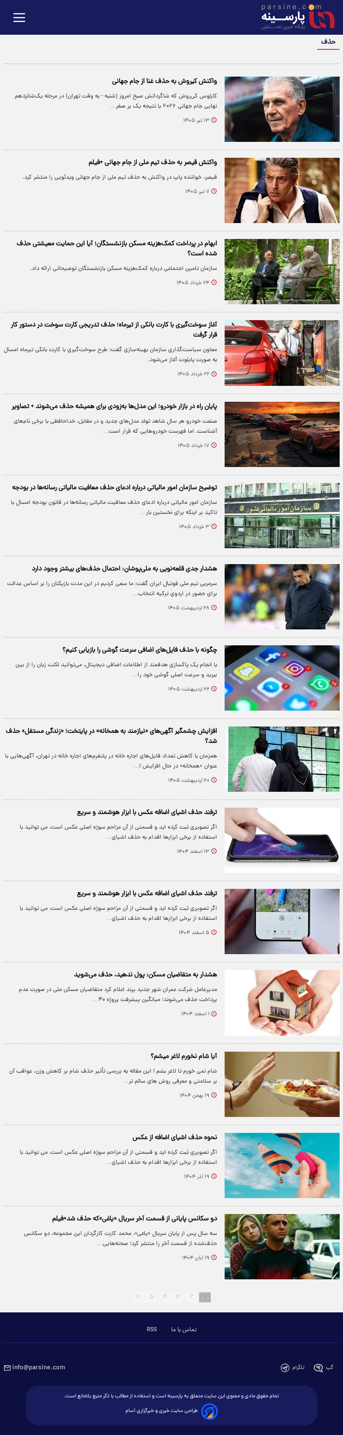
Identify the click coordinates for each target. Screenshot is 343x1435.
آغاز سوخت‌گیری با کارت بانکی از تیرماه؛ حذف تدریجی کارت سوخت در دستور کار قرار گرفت (114, 330)
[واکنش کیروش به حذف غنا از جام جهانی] (282, 109)
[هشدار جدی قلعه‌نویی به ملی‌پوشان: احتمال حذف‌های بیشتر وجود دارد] (282, 596)
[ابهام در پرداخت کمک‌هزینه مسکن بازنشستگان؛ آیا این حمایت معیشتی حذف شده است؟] (282, 271)
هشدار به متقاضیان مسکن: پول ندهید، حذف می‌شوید (145, 975)
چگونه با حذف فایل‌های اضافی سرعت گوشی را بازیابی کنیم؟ (139, 650)
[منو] (19, 18)
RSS (152, 1330)
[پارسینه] (293, 18)
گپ (329, 1368)
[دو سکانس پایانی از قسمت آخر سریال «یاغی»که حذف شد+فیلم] (282, 1246)
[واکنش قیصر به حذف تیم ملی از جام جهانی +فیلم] (282, 190)
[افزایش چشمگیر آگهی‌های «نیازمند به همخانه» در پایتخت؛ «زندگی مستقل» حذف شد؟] (282, 759)
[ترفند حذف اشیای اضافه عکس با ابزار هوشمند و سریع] (282, 840)
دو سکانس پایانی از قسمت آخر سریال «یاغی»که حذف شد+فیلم (134, 1219)
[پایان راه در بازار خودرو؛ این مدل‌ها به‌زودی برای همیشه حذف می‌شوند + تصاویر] (282, 434)
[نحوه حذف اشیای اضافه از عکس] (282, 1165)
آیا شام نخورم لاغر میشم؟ (184, 1057)
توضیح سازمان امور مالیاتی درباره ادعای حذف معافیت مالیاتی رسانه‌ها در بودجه (114, 488)
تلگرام (298, 1368)
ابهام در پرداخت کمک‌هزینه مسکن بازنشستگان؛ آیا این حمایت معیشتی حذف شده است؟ (117, 249)
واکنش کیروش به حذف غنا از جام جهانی (164, 82)
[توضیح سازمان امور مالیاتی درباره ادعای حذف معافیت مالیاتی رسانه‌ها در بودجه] (282, 515)
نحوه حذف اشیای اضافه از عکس (175, 1138)
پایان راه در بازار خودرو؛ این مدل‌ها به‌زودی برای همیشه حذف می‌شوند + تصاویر (114, 407)
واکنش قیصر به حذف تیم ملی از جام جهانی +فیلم (153, 163)
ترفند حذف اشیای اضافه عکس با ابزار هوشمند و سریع (147, 813)
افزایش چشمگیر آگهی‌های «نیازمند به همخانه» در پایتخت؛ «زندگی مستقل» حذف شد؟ (111, 736)
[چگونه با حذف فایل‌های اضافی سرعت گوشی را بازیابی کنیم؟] (282, 678)
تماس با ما (184, 1330)
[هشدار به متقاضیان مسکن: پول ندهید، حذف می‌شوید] (282, 1002)
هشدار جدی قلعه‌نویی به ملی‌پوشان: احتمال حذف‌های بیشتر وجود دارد (124, 569)
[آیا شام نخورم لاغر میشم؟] (282, 1084)
